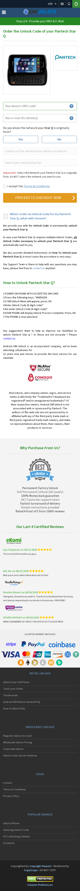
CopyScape (31, 870)
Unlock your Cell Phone (16, 682)
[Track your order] (69, 4)
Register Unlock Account (17, 736)
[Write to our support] (62, 4)
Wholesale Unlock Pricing (17, 742)
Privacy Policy (11, 796)
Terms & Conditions (37, 186)
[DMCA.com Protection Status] (40, 879)
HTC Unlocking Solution (16, 837)
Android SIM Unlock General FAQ (21, 702)
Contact (7, 783)
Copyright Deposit (41, 866)
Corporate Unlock (13, 749)
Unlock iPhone (11, 823)
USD (50, 4)
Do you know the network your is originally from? (36, 130)
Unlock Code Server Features (20, 756)
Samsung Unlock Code (16, 830)
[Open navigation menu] (4, 13)
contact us (39, 268)
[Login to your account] (76, 4)
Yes (20, 139)
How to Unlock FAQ (14, 709)
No (59, 139)
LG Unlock (8, 843)
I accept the (28, 186)
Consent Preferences (40, 885)
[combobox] (39, 151)
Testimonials (10, 695)
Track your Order (13, 689)
